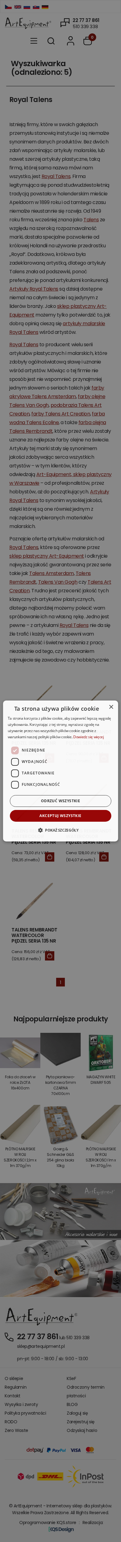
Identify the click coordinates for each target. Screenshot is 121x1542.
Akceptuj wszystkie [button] (60, 815)
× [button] (111, 707)
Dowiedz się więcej (88, 736)
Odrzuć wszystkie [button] (60, 800)
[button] (60, 830)
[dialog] (60, 771)
